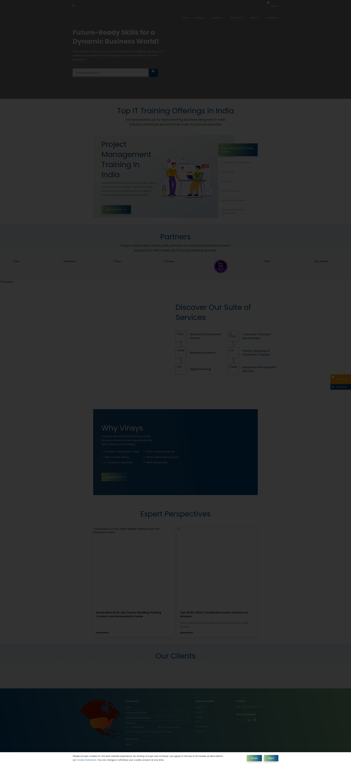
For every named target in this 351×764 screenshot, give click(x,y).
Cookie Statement (87, 760)
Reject (271, 758)
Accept (254, 758)
